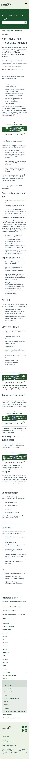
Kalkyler (4, 618)
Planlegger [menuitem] (6, 652)
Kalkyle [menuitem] (6, 695)
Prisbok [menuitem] (6, 708)
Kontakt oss (5, 736)
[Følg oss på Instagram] (26, 727)
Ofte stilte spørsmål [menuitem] (8, 626)
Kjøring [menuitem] (4, 665)
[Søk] (25, 22)
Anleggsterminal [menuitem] (7, 714)
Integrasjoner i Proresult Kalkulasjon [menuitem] (14, 711)
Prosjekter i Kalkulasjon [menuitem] (10, 692)
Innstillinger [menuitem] (7, 688)
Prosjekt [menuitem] (5, 649)
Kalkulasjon (18, 30)
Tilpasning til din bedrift (10, 428)
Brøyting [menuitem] (5, 669)
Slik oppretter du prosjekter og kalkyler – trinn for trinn (14, 602)
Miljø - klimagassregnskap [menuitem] (11, 698)
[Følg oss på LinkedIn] (23, 730)
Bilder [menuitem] (4, 656)
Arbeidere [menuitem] (5, 642)
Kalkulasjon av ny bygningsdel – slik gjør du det (13, 614)
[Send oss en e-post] (26, 730)
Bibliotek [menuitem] (6, 705)
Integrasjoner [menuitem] (6, 633)
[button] (26, 623)
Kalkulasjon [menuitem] (6, 682)
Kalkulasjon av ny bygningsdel (11, 465)
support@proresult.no (8, 742)
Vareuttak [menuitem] (5, 659)
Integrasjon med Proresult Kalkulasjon (11, 606)
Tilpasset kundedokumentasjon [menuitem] (12, 718)
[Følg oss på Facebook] (23, 727)
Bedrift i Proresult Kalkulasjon (9, 610)
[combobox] (13, 22)
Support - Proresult (7, 30)
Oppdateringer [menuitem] (7, 629)
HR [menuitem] (3, 639)
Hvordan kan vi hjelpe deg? (13, 17)
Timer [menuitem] (4, 646)
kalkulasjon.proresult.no (15, 200)
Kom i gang (5, 34)
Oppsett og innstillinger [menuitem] (9, 675)
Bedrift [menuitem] (6, 701)
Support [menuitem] (5, 678)
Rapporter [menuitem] (5, 662)
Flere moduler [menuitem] (6, 672)
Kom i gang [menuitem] (6, 623)
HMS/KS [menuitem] (5, 636)
